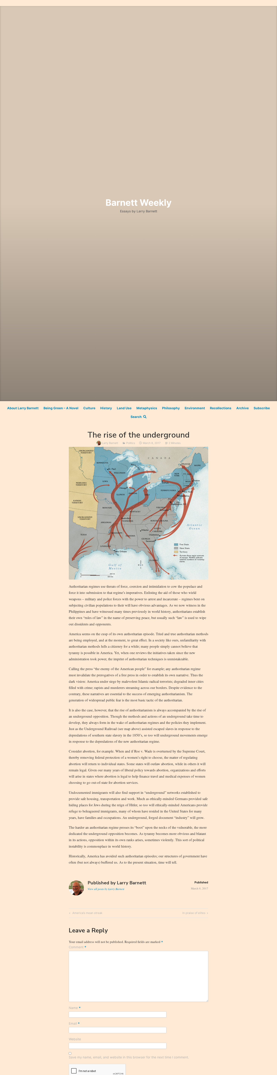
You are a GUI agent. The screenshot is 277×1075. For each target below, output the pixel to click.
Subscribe (262, 408)
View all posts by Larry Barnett (106, 889)
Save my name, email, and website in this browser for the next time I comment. (129, 1057)
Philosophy (171, 408)
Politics (130, 443)
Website (75, 1039)
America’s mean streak (86, 913)
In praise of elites (193, 913)
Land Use (124, 408)
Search (137, 417)
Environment (195, 408)
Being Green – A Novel (61, 408)
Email (74, 1023)
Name (75, 1008)
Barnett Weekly (139, 202)
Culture (89, 408)
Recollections (220, 408)
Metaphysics (146, 408)
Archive (242, 408)
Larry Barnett (110, 443)
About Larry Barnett (23, 408)
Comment (77, 947)
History (106, 408)
